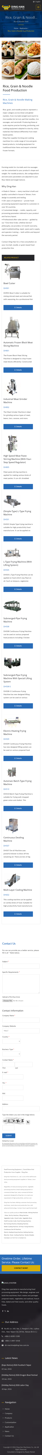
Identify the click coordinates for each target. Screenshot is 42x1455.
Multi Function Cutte (10, 1221)
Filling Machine (23, 1215)
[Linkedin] (8, 1311)
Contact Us (22, 1238)
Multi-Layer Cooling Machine (17, 889)
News (7, 1431)
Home (16, 28)
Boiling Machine (28, 1232)
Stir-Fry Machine (13, 1215)
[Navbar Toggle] (38, 7)
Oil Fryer (21, 1226)
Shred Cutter (18, 1218)
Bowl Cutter (9, 283)
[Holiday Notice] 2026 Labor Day (15, 1385)
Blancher (6, 1235)
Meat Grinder (23, 1212)
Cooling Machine (19, 1235)
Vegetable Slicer (27, 1218)
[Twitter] (5, 1311)
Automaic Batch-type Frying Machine (17, 782)
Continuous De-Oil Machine (12, 1229)
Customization (10, 1422)
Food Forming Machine (24, 1221)
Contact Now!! (21, 1268)
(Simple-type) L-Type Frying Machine (17, 513)
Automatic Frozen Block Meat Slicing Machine (18, 344)
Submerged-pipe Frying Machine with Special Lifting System (17, 678)
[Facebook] (2, 1311)
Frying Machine (28, 1226)
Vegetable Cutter (9, 1218)
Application (24, 28)
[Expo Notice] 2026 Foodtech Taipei (16, 1365)
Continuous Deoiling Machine (13, 839)
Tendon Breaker (29, 1235)
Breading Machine (22, 1223)
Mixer (6, 1215)
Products (8, 1418)
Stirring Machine (33, 1212)
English (38, 2)
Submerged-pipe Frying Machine (15, 620)
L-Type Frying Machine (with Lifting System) (17, 563)
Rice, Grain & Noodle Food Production (21, 31)
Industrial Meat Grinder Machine (15, 401)
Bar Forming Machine (10, 1223)
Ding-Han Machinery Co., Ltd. (26, 1447)
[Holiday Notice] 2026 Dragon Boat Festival (20, 1375)
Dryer (11, 1235)
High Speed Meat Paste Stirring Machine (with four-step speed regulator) (17, 459)
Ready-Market (30, 1452)
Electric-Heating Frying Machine (14, 732)
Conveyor (7, 1238)
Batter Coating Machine (11, 1226)
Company (8, 1413)
